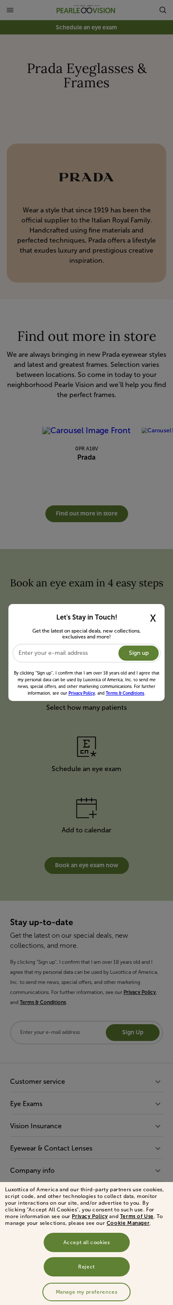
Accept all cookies (86, 1242)
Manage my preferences (87, 1292)
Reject (86, 1267)
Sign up (139, 652)
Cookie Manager (128, 1223)
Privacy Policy (89, 1216)
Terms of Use (137, 1216)
